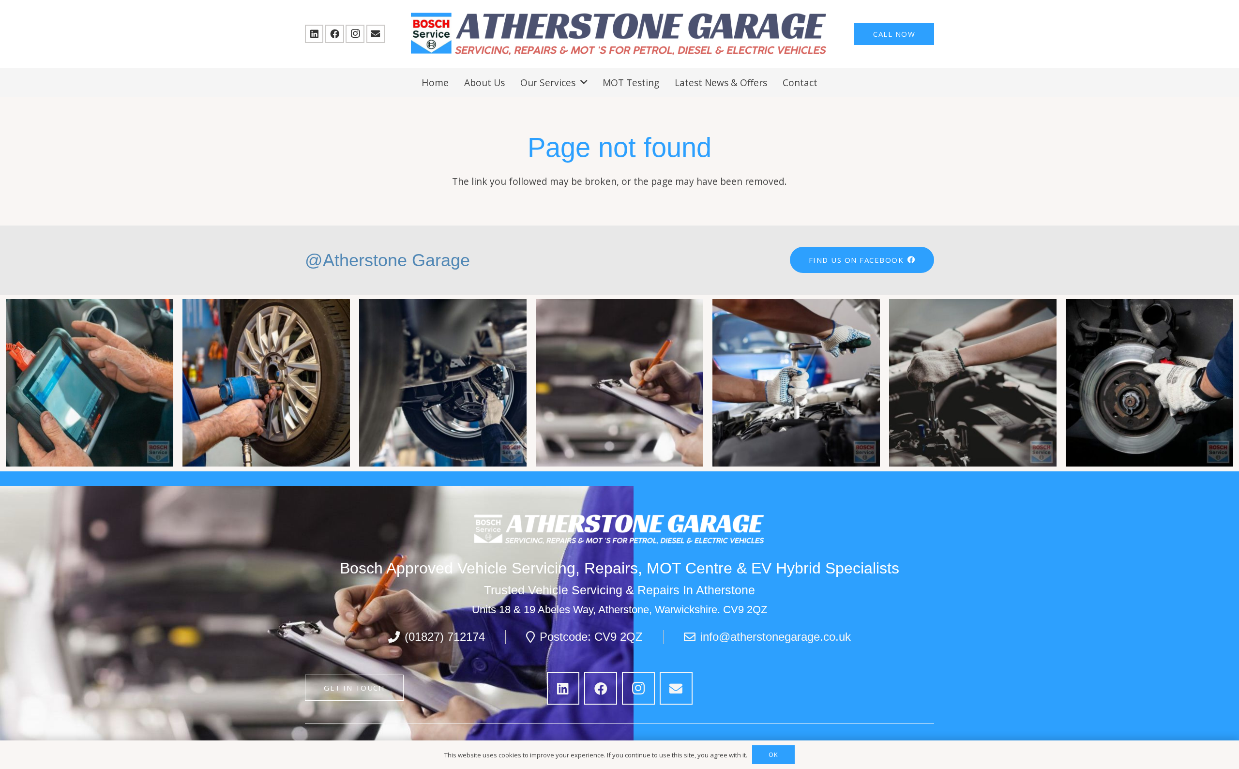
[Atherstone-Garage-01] (619, 34)
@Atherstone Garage (387, 260)
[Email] (375, 34)
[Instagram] (355, 34)
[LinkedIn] (314, 34)
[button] (583, 82)
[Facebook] (334, 34)
